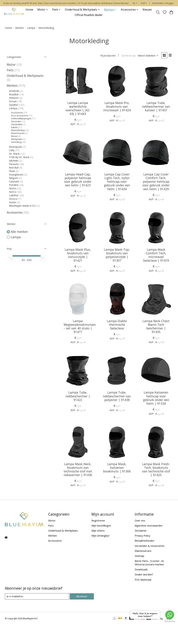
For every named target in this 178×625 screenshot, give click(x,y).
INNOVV (14, 98)
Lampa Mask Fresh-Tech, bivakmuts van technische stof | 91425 (156, 469)
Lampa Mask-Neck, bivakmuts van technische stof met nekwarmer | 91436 (78, 469)
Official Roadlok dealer (89, 15)
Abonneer (81, 596)
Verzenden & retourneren (149, 546)
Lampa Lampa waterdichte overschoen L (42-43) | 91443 (78, 108)
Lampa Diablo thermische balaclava (117, 324)
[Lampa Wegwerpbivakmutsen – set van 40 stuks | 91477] (78, 299)
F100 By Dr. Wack (19, 157)
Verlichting (16, 142)
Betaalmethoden (144, 540)
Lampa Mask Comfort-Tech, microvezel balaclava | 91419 (156, 254)
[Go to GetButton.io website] (169, 621)
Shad (12, 171)
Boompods (15, 146)
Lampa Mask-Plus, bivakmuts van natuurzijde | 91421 (78, 254)
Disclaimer (141, 530)
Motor (11, 64)
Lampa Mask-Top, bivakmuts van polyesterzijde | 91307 (117, 254)
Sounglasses (16, 174)
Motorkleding (18, 130)
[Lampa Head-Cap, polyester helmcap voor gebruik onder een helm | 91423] (78, 152)
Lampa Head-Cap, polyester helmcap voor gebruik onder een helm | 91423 (77, 179)
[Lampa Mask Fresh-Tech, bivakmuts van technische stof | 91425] (156, 442)
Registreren (98, 520)
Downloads (141, 569)
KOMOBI (14, 91)
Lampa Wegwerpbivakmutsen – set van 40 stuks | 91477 (80, 326)
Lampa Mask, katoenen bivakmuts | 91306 (117, 467)
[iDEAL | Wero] (120, 618)
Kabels (14, 127)
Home (29, 9)
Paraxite (14, 164)
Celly (11, 150)
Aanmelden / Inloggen (163, 3)
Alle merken (19, 232)
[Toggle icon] (157, 12)
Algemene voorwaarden (148, 525)
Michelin (13, 160)
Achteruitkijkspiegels (21, 118)
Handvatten (17, 124)
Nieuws (147, 9)
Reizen (14, 136)
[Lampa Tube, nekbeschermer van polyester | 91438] (117, 371)
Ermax (13, 101)
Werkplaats (16, 139)
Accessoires (17, 112)
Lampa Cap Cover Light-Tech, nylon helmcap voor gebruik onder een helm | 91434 (117, 181)
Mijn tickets (98, 530)
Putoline (13, 185)
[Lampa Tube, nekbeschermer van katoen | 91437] (156, 81)
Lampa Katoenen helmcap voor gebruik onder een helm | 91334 (156, 397)
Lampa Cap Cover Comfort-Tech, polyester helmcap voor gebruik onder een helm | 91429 (156, 181)
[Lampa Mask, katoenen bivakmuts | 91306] (117, 442)
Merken (19, 27)
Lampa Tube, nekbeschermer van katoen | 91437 (156, 106)
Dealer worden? (144, 574)
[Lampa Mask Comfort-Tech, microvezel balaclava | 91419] (156, 228)
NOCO (12, 191)
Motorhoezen (18, 133)
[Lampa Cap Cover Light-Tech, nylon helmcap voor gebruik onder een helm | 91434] (117, 152)
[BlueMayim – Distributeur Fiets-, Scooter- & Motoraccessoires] (14, 12)
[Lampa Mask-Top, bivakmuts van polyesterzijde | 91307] (117, 228)
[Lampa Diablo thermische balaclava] (117, 299)
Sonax (12, 202)
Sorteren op (129, 55)
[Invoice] (114, 618)
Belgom (13, 178)
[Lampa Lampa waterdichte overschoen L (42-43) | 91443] (78, 81)
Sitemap (139, 556)
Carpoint (14, 181)
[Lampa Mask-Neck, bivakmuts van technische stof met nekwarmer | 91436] (78, 442)
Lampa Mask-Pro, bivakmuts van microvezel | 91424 (117, 106)
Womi (12, 188)
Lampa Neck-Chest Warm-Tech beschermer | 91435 (156, 326)
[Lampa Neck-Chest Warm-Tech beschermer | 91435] (156, 299)
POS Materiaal (143, 579)
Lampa (31, 27)
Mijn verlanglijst (100, 535)
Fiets (10, 70)
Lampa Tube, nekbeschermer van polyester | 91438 (117, 396)
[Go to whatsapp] (169, 614)
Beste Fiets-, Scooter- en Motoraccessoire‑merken (149, 562)
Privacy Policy (142, 535)
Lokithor (14, 195)
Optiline (13, 104)
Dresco (13, 198)
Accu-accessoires (19, 115)
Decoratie (16, 121)
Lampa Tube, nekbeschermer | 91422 (78, 396)
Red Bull (13, 167)
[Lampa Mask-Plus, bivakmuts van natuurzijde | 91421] (78, 228)
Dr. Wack (14, 153)
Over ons (140, 520)
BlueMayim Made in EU (22, 205)
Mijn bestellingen (101, 525)
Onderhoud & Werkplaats (25, 76)
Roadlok (13, 94)
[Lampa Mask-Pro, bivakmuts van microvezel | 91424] (117, 81)
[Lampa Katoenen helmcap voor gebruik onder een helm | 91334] (156, 371)
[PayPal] (126, 618)
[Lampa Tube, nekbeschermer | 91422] (78, 371)
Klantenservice (143, 551)
